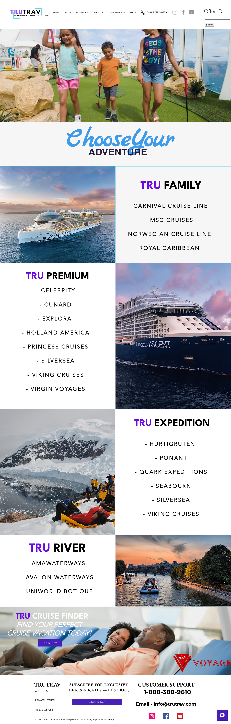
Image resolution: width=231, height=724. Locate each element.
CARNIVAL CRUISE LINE (170, 206)
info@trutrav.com (175, 704)
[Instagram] (175, 12)
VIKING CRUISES (58, 375)
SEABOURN (173, 486)
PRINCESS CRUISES (58, 346)
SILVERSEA (58, 360)
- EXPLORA (55, 318)
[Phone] (143, 13)
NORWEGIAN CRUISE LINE (171, 234)
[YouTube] (191, 12)
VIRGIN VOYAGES (58, 389)
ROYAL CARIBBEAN (170, 248)
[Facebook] (183, 12)
